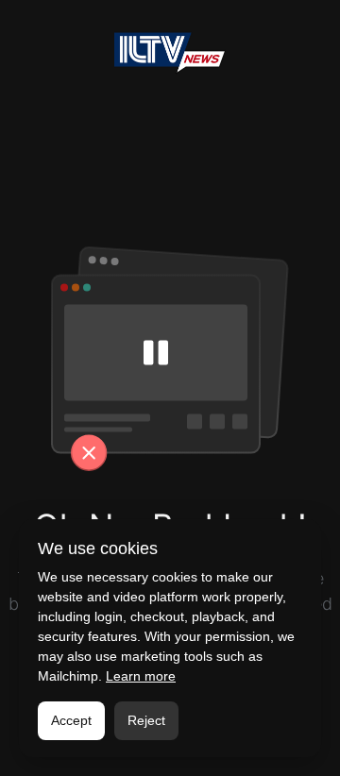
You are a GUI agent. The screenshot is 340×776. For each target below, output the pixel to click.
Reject (146, 720)
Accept (71, 720)
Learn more (141, 675)
